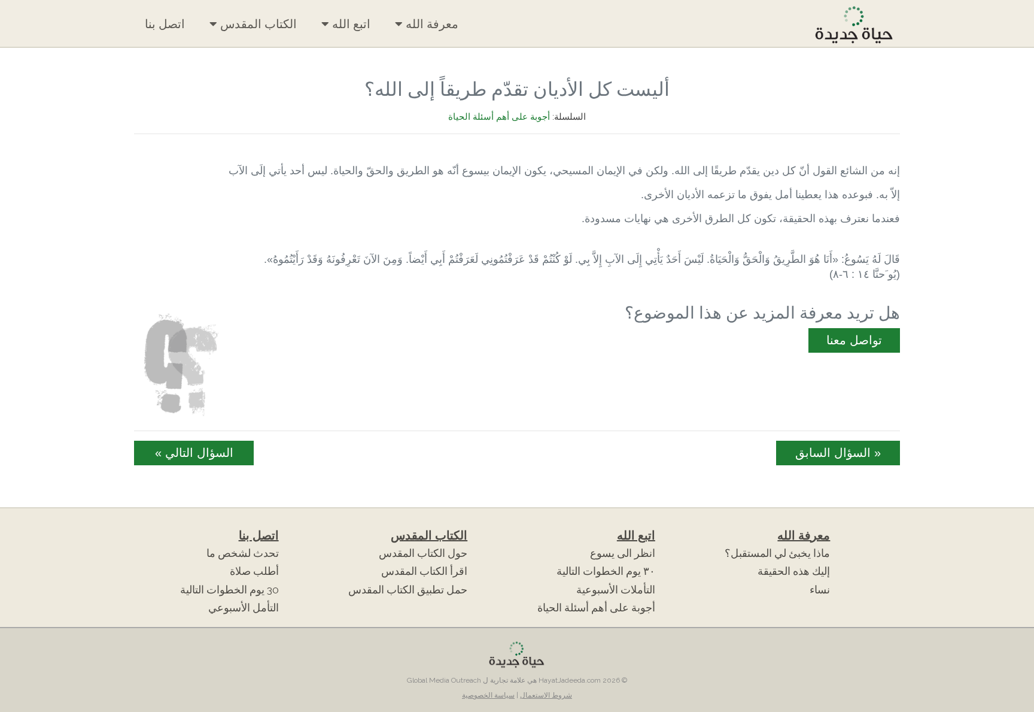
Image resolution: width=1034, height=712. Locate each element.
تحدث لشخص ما (242, 553)
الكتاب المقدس (257, 24)
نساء (820, 590)
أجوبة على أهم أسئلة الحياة (499, 116)
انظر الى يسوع (622, 553)
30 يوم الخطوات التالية (229, 590)
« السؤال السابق (838, 452)
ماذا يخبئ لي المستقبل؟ (777, 553)
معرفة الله (430, 24)
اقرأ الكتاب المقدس (424, 571)
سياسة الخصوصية (488, 695)
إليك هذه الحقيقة (794, 571)
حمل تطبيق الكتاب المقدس (407, 590)
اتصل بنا (165, 24)
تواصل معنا (854, 340)
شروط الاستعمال (546, 695)
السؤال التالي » (194, 452)
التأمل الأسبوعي (243, 608)
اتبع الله (349, 24)
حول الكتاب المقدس (423, 553)
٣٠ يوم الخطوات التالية (605, 571)
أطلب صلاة (254, 571)
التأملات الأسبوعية (615, 590)
